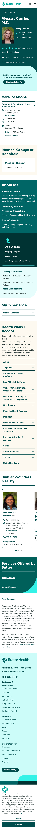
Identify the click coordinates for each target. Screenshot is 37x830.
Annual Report (8, 723)
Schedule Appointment (10, 689)
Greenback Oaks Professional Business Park (16, 105)
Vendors (5, 758)
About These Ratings (10, 52)
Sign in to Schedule (14, 82)
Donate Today (10, 770)
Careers (4, 731)
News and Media (9, 754)
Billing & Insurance (8, 703)
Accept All (18, 824)
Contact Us (6, 682)
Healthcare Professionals (11, 751)
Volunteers (5, 762)
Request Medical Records (11, 707)
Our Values (6, 738)
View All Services (9, 587)
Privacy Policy (17, 813)
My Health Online (8, 700)
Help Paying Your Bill (9, 711)
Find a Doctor (6, 692)
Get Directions (10, 115)
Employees (6, 747)
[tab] (16, 550)
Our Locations (7, 696)
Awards (4, 727)
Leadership (6, 734)
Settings (18, 818)
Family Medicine (8, 577)
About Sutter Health (9, 720)
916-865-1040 (10, 118)
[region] (18, 807)
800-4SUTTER (10, 677)
